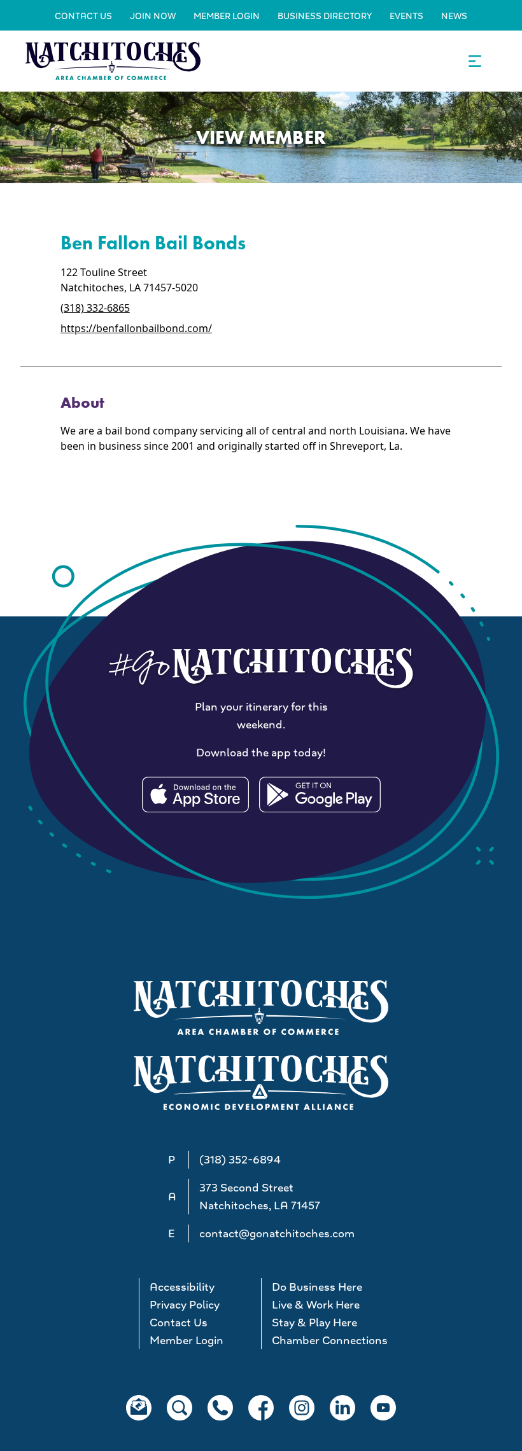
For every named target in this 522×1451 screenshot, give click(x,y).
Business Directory (325, 16)
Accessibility (182, 1287)
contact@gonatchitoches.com (277, 1233)
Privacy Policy (185, 1304)
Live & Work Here (316, 1304)
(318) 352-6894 (240, 1159)
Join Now (153, 16)
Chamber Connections (327, 1340)
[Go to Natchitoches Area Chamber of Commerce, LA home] (113, 61)
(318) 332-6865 (95, 308)
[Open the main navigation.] (475, 61)
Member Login (227, 16)
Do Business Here (317, 1287)
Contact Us (83, 16)
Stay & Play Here (314, 1322)
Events (406, 16)
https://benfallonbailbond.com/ (136, 328)
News (454, 16)
